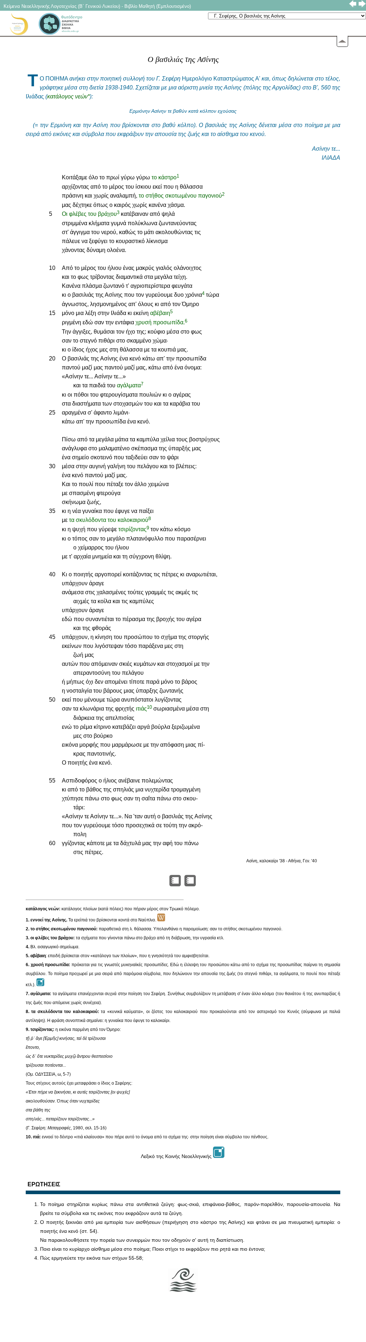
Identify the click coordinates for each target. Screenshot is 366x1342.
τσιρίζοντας (133, 529)
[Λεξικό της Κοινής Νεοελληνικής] (219, 1156)
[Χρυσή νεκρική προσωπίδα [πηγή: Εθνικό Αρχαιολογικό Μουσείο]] (40, 984)
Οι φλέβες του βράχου (90, 214)
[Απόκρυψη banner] (342, 41)
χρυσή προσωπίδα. (161, 322)
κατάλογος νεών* (68, 96)
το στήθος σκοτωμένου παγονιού (181, 196)
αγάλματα (130, 385)
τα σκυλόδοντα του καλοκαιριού (110, 520)
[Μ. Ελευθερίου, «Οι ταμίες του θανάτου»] (190, 884)
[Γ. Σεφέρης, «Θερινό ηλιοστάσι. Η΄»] (175, 884)
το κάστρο (165, 177)
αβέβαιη (161, 313)
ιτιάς (144, 709)
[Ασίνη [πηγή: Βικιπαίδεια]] (161, 919)
